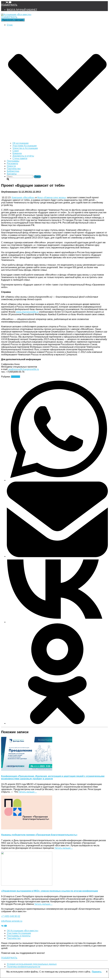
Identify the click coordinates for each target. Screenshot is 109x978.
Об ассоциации (20, 143)
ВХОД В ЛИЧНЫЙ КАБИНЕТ (22, 9)
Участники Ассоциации (24, 145)
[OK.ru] (57, 723)
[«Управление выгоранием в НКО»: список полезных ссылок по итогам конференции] (26, 885)
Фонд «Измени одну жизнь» (51, 197)
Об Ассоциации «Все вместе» (22, 930)
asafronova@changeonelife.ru (24, 369)
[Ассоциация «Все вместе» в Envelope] (2, 2)
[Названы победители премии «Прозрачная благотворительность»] (26, 828)
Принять (97, 971)
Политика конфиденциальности (23, 966)
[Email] (57, 556)
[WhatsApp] (57, 480)
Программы (13, 161)
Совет (15, 151)
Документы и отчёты (23, 156)
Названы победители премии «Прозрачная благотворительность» (39, 835)
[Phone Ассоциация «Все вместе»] (4, 2)
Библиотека (13, 171)
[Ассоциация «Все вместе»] (16, 14)
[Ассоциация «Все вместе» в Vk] (7, 2)
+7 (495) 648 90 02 (10, 916)
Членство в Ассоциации (25, 148)
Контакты (12, 174)
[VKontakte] (57, 622)
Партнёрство (14, 168)
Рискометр (12, 163)
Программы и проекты (19, 936)
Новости (11, 166)
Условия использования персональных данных (32, 964)
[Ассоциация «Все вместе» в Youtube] (10, 2)
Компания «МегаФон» (23, 197)
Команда (17, 153)
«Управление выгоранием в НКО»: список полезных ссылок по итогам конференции (49, 891)
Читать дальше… (27, 792)
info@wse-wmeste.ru (11, 921)
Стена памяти (19, 158)
